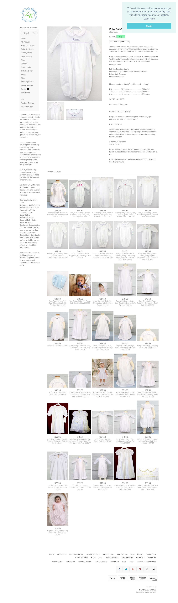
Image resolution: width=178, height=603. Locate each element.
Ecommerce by (151, 587)
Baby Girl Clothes (27, 49)
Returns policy (57, 562)
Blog (23, 78)
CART (131, 562)
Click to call (25, 93)
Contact (24, 64)
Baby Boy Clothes (28, 46)
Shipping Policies (27, 82)
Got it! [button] (149, 26)
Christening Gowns (116, 162)
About (23, 75)
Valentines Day (27, 107)
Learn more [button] (149, 19)
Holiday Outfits (26, 53)
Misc (23, 60)
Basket (24, 89)
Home (23, 38)
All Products (25, 42)
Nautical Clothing (27, 103)
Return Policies (27, 85)
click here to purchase (117, 142)
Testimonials (26, 67)
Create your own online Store (146, 592)
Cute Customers (27, 71)
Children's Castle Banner (146, 562)
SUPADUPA (147, 589)
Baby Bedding (26, 56)
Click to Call (114, 562)
